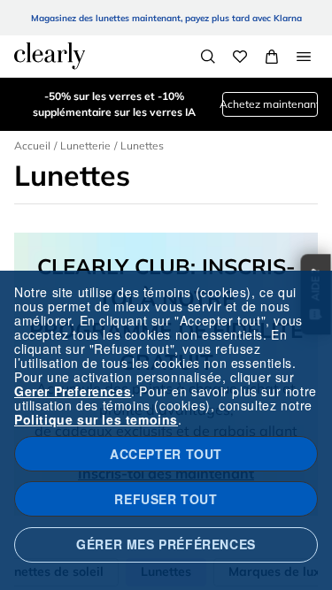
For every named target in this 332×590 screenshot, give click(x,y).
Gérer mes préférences (166, 544)
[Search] (208, 56)
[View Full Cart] (272, 56)
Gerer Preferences (72, 391)
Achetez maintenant (270, 104)
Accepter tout (166, 454)
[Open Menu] (304, 56)
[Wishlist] (240, 56)
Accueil (32, 145)
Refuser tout (165, 499)
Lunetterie (85, 145)
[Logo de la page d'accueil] (49, 55)
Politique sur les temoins (96, 419)
